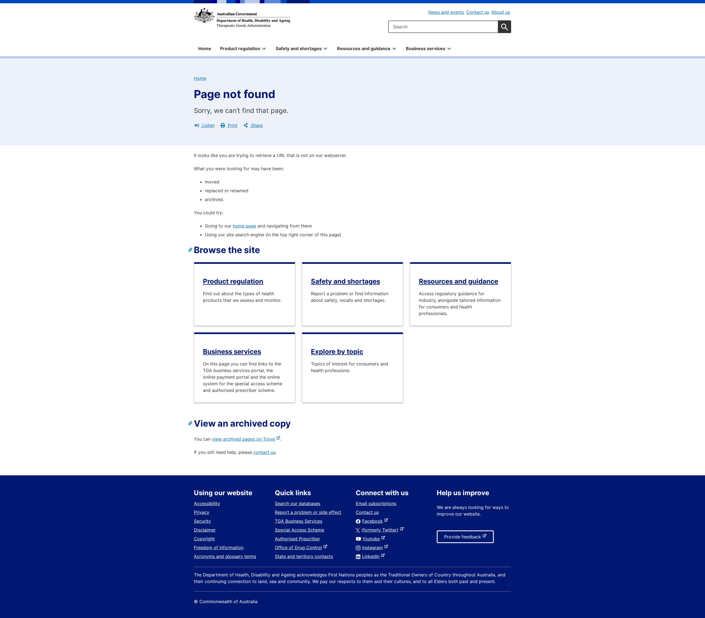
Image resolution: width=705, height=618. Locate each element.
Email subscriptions (376, 503)
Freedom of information (218, 547)
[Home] (242, 18)
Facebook (373, 521)
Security (202, 521)
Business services (232, 352)
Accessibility (207, 503)
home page (244, 226)
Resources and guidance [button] (364, 48)
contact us (264, 452)
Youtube (372, 538)
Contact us (477, 12)
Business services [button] (425, 48)
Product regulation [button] (240, 48)
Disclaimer (205, 530)
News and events (446, 12)
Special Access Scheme (299, 530)
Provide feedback (463, 538)
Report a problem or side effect (308, 512)
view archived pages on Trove (244, 439)
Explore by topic (337, 352)
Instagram (373, 547)
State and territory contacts (304, 556)
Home (204, 48)
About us (500, 12)
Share (256, 125)
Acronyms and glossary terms (225, 556)
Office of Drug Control (299, 547)
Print (231, 125)
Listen (208, 125)
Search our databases (297, 503)
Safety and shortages (345, 281)
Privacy (201, 512)
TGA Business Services (298, 521)
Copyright (204, 538)
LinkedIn (372, 556)
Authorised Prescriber (297, 538)
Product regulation (233, 281)
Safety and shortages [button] (299, 48)
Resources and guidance (458, 281)
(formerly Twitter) (381, 530)
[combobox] (449, 26)
